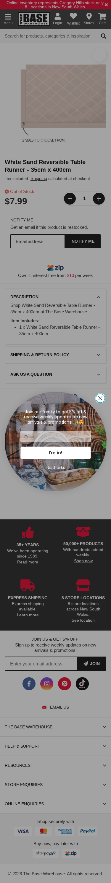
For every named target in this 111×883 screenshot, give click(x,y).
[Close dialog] (100, 398)
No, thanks (55, 467)
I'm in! (55, 452)
